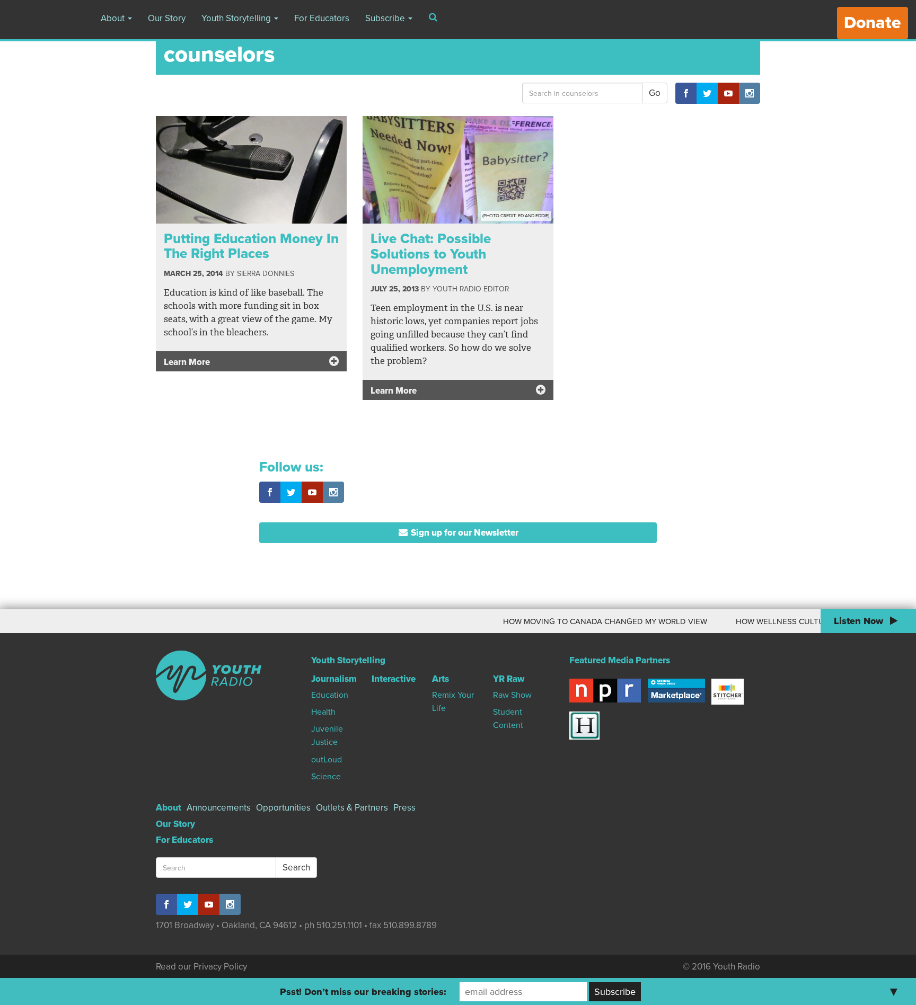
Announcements (219, 807)
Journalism (334, 678)
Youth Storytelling (237, 18)
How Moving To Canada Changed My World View (586, 621)
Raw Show (512, 695)
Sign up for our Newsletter (463, 532)
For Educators (321, 18)
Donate (872, 23)
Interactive (394, 678)
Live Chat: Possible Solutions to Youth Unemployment (431, 253)
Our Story (167, 18)
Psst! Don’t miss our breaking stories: (363, 992)
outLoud (326, 759)
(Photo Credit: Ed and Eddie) (515, 216)
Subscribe (386, 18)
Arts (440, 678)
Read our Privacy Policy (201, 966)
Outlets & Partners (352, 807)
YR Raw (508, 678)
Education (329, 695)
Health (323, 712)
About (114, 18)
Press (404, 807)
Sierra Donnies (265, 273)
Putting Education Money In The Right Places (251, 246)
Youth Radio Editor (471, 289)
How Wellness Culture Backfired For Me (802, 621)
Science (326, 776)
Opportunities (283, 807)
